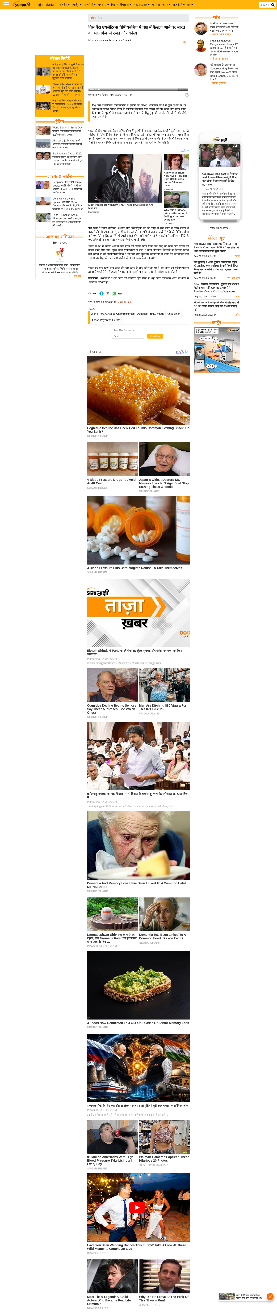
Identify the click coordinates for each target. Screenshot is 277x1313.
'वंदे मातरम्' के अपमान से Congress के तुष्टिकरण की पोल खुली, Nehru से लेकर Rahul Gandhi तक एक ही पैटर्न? (224, 72)
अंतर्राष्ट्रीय (51, 4)
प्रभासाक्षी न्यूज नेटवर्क (98, 94)
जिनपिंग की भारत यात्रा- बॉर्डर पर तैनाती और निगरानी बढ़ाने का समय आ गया (224, 27)
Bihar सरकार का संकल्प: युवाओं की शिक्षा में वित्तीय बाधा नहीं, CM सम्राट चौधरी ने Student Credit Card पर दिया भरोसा (216, 288)
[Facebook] (184, 52)
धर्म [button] (189, 4)
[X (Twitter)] (184, 58)
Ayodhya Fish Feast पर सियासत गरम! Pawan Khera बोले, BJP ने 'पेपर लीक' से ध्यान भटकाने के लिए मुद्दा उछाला (216, 247)
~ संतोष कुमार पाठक (220, 34)
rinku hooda (157, 313)
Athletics (142, 313)
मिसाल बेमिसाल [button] (120, 4)
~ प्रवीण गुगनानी (218, 83)
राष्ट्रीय (40, 4)
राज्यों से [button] (88, 4)
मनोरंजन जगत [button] (160, 4)
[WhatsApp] (184, 65)
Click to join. (124, 302)
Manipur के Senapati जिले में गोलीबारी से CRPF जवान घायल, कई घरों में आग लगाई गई (216, 306)
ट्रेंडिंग (59, 121)
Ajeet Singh (173, 313)
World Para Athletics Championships (113, 313)
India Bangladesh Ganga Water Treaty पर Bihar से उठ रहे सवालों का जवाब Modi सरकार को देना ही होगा (224, 48)
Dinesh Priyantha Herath (105, 320)
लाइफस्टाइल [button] (140, 4)
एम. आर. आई (233, 278)
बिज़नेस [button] (63, 4)
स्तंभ (216, 17)
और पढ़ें (77, 276)
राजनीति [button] (177, 4)
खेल (99, 18)
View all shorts (219, 228)
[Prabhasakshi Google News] (187, 95)
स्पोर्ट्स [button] (75, 4)
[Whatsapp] (114, 295)
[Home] (92, 17)
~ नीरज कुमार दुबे (219, 58)
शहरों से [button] (102, 4)
